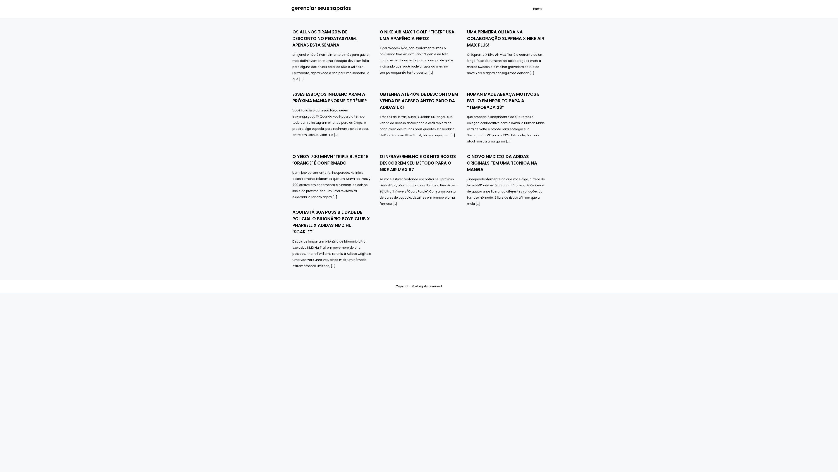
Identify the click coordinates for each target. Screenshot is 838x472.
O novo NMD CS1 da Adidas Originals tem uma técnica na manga (502, 163)
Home (537, 9)
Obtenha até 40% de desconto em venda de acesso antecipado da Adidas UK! (419, 100)
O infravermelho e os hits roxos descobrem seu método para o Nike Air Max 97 (418, 163)
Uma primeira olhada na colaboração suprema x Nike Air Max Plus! (505, 38)
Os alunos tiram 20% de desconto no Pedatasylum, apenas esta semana (324, 38)
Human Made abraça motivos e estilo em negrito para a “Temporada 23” (503, 100)
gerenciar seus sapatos (321, 8)
